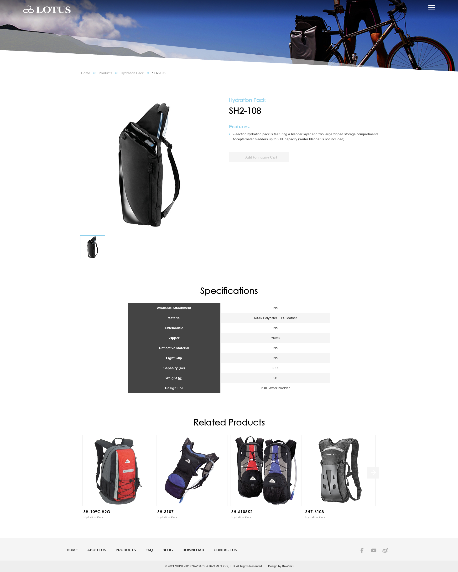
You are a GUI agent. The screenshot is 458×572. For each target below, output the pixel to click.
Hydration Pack (132, 73)
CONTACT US (225, 550)
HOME (72, 550)
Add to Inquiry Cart (261, 157)
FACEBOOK (362, 550)
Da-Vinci (287, 566)
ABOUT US (96, 550)
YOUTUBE (374, 550)
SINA (385, 550)
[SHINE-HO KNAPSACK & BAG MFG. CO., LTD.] (47, 9)
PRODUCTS (126, 550)
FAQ (149, 550)
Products (105, 73)
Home (85, 73)
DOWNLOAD (193, 550)
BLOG (167, 550)
